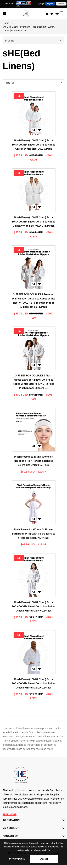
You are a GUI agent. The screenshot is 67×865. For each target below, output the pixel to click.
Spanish (61, 4)
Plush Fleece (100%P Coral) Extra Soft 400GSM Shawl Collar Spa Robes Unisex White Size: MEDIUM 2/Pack (33, 221)
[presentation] (17, 111)
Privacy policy (17, 858)
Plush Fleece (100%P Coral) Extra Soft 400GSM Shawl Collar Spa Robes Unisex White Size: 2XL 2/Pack (33, 683)
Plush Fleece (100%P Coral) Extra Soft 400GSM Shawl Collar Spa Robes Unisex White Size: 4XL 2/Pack (33, 606)
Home (6, 22)
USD (23, 3)
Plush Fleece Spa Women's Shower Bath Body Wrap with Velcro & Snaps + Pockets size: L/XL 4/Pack (33, 533)
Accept (44, 858)
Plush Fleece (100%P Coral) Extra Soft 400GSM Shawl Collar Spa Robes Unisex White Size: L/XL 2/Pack (33, 144)
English (50, 4)
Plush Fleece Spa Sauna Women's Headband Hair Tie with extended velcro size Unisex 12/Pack (33, 460)
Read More (9, 814)
